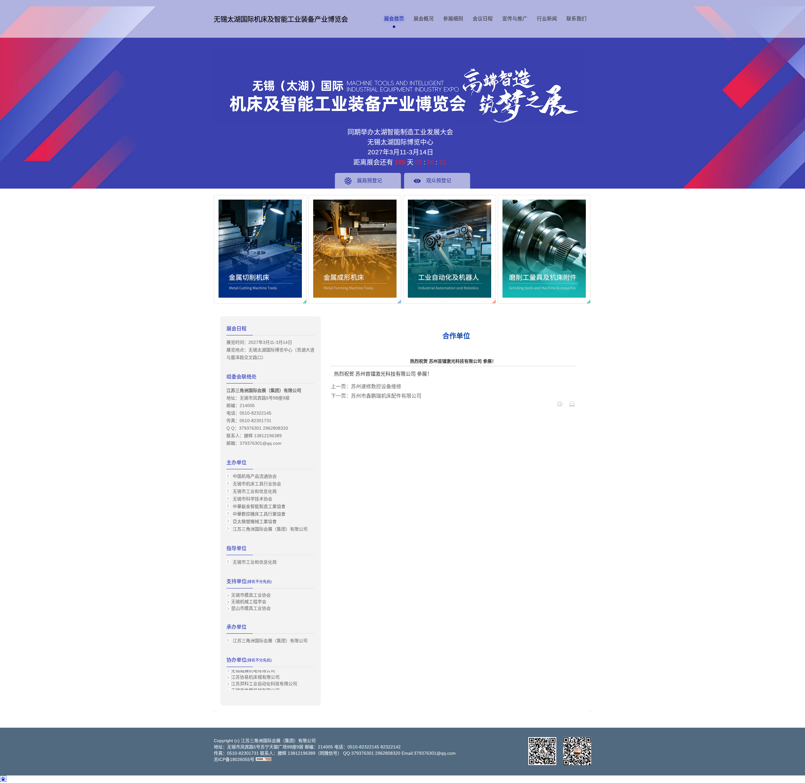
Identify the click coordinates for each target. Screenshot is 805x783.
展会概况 (424, 18)
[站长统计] (263, 759)
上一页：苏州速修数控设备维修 (366, 386)
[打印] (572, 405)
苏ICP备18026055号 (234, 759)
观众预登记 (438, 180)
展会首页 (394, 18)
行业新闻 (547, 18)
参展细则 (453, 18)
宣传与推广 (514, 18)
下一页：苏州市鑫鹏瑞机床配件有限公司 (376, 396)
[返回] (560, 405)
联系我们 (576, 18)
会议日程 (483, 18)
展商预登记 (369, 180)
